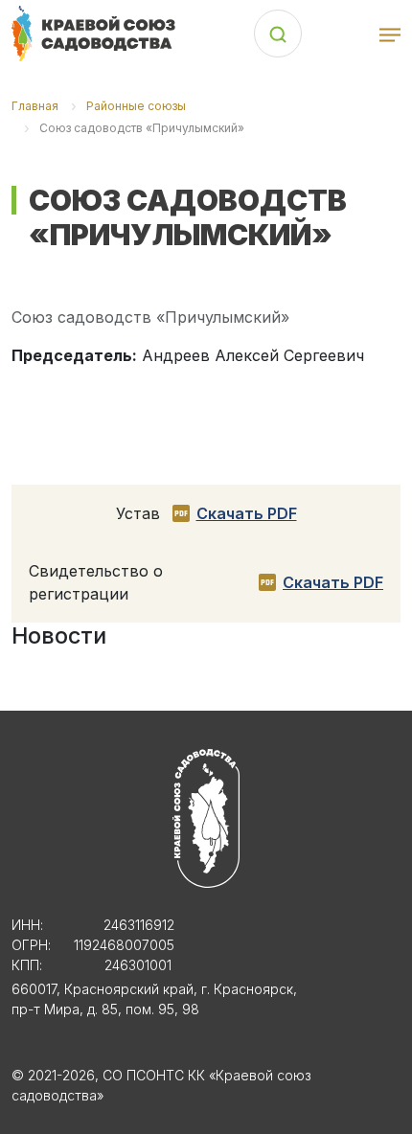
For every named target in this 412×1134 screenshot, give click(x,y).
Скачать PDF (246, 513)
